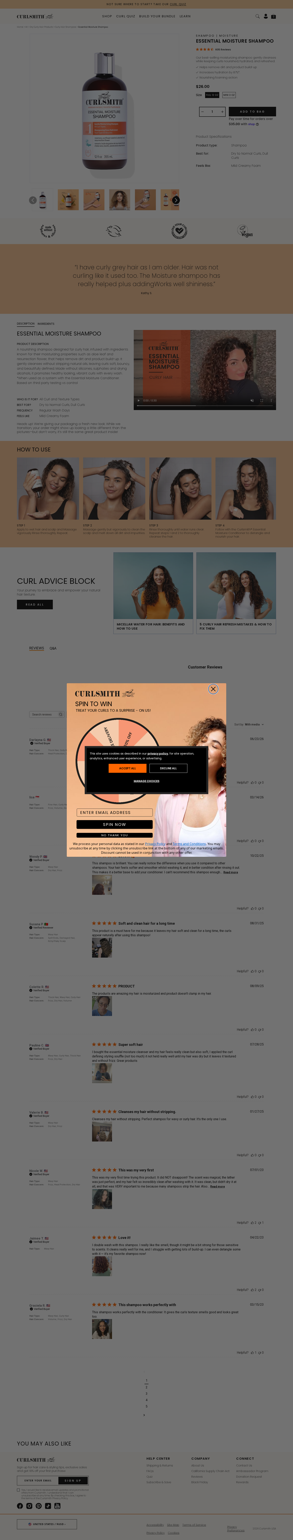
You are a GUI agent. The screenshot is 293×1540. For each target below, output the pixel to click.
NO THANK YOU (114, 835)
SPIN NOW (114, 824)
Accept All (127, 768)
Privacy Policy (155, 844)
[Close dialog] (213, 689)
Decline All (168, 768)
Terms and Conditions (189, 844)
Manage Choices (146, 781)
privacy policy (157, 753)
